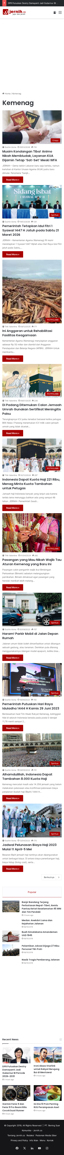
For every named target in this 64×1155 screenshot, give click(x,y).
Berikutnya (49, 877)
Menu (42, 1140)
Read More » (12, 179)
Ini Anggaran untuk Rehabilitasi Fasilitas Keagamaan (27, 333)
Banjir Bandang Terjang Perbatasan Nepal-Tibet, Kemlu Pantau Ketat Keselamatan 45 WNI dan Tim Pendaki (41, 907)
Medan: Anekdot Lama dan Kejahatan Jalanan (37, 922)
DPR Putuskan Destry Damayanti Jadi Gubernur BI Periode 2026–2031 (14, 1071)
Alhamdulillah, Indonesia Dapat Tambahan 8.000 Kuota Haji (27, 776)
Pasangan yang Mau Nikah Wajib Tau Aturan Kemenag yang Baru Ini (32, 562)
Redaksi (30, 1135)
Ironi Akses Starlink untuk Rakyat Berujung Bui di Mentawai (46, 1069)
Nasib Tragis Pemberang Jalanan (41, 959)
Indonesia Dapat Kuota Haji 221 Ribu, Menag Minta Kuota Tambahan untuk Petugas (31, 483)
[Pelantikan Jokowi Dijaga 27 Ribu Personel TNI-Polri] (10, 950)
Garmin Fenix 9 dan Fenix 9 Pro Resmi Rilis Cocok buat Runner (14, 1107)
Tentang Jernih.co (16, 1135)
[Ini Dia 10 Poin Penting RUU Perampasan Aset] (48, 1093)
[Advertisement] (32, 53)
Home (7, 93)
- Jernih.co (37, 1130)
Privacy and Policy (19, 1140)
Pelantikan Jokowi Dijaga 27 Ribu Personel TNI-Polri (40, 947)
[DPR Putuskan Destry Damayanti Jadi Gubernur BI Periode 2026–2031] (16, 1055)
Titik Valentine (11, 326)
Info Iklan (34, 1140)
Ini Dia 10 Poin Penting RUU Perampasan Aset (46, 1105)
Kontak (50, 1140)
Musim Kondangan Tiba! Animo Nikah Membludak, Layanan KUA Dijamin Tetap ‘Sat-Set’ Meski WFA (29, 155)
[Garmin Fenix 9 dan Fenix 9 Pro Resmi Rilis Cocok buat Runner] (16, 1093)
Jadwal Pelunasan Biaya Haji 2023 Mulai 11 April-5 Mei (29, 847)
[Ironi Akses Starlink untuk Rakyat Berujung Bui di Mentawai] (48, 1055)
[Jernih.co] (14, 12)
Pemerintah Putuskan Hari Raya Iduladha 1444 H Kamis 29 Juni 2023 (30, 706)
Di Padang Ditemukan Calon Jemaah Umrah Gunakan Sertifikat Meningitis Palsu (32, 409)
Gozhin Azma (10, 147)
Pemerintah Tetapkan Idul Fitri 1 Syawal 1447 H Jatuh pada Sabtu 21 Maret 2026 (30, 230)
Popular (32, 892)
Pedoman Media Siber (46, 1135)
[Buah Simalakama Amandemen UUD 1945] (10, 936)
